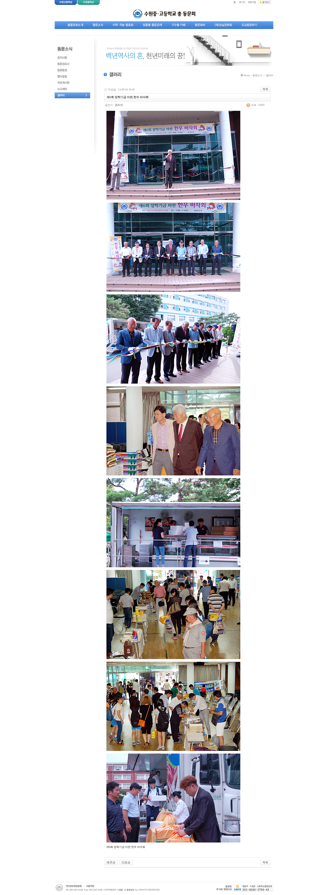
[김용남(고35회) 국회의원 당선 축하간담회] (126, 862)
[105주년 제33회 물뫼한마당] (111, 862)
